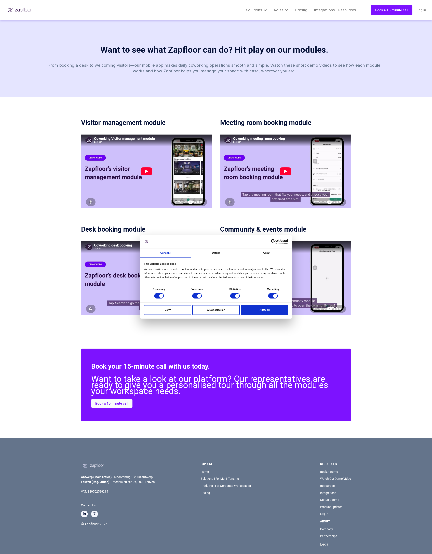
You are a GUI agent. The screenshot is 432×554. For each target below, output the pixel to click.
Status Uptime (329, 500)
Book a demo (329, 471)
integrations (328, 493)
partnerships (328, 536)
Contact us (88, 505)
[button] (257, 10)
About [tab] (266, 252)
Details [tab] (216, 252)
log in (324, 514)
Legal (324, 544)
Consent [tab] (165, 252)
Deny (168, 309)
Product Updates (331, 507)
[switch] (197, 296)
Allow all (265, 309)
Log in (421, 10)
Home (205, 471)
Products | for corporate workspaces (226, 485)
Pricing (205, 493)
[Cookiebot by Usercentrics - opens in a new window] (273, 241)
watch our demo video (335, 478)
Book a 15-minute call (391, 10)
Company (326, 529)
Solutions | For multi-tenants (220, 478)
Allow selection (216, 309)
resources (327, 485)
